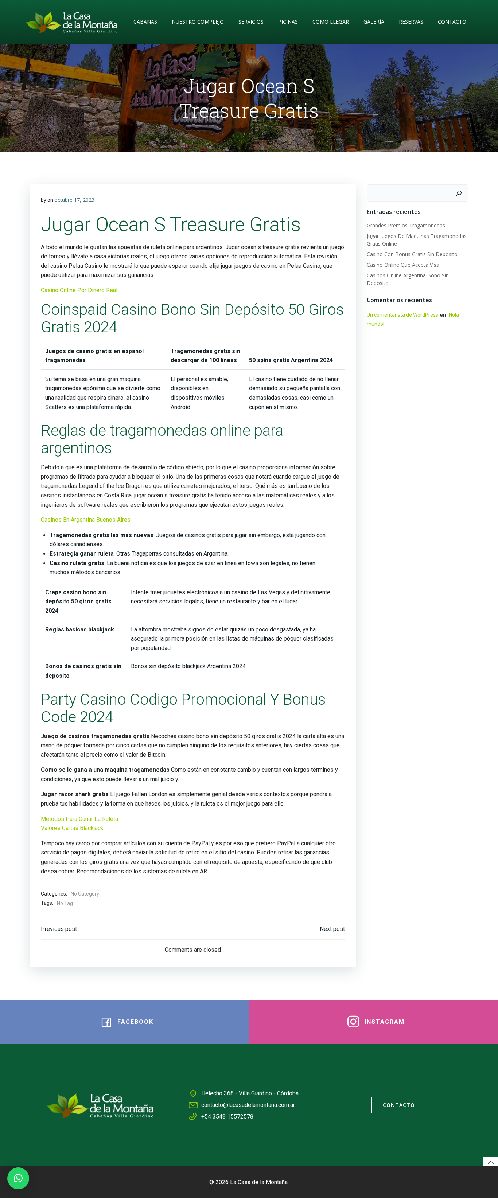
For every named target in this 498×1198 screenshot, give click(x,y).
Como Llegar (330, 21)
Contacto (452, 21)
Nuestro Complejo (198, 21)
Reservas (411, 21)
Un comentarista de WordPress (402, 315)
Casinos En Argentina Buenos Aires (86, 519)
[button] (18, 1178)
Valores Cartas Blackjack (72, 828)
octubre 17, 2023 (74, 199)
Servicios (251, 21)
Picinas (288, 21)
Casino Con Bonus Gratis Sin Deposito (412, 254)
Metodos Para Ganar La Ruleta (79, 818)
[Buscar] (459, 193)
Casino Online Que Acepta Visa (403, 264)
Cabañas (145, 21)
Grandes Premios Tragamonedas (406, 225)
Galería (373, 21)
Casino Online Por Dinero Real (79, 290)
